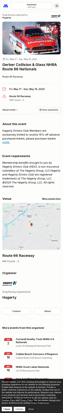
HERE (5, 142)
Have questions (50, 110)
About (47, 311)
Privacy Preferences (39, 403)
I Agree (7, 409)
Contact (16, 311)
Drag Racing (8, 15)
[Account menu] (56, 5)
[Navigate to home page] (6, 6)
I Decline (19, 409)
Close (31, 409)
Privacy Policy (26, 400)
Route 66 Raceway (12, 76)
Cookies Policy (8, 400)
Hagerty (6, 17)
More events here (51, 198)
